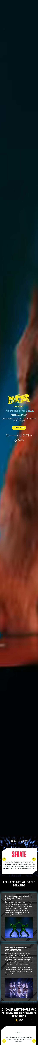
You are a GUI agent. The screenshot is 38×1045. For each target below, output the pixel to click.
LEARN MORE (19, 428)
